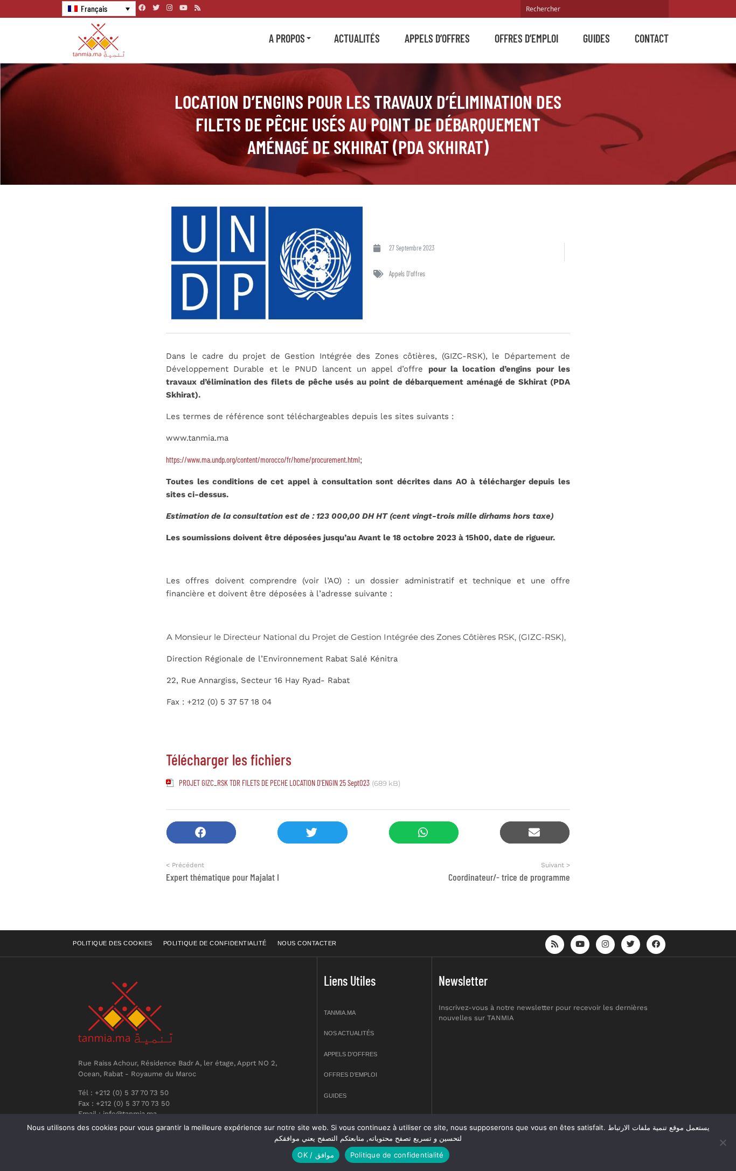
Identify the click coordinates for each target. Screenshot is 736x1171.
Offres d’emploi (526, 38)
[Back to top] (690, 1137)
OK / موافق (315, 1155)
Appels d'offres (407, 273)
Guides (596, 38)
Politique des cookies (112, 943)
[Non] (722, 1142)
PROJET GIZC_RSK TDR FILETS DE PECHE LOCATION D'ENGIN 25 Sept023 (274, 782)
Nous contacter (307, 943)
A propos (287, 38)
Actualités (357, 38)
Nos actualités (349, 1033)
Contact (652, 38)
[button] (201, 832)
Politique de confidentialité (215, 943)
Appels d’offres (437, 38)
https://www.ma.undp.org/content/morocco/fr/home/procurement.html (263, 459)
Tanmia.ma (340, 1012)
